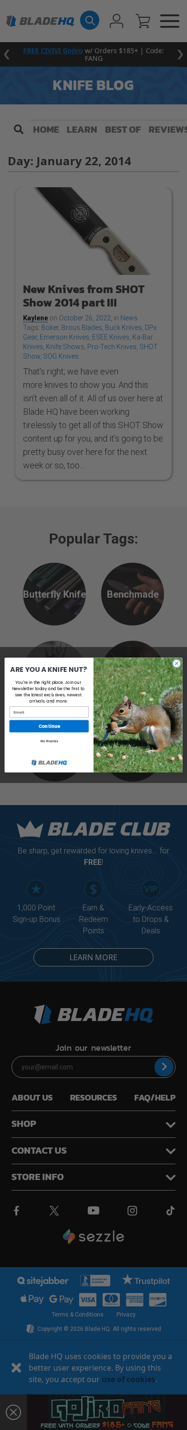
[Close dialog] (177, 663)
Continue (49, 726)
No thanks (49, 740)
